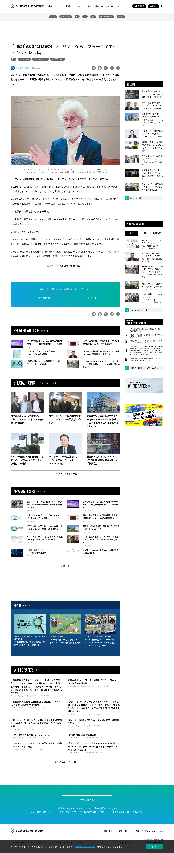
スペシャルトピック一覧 (65, 474)
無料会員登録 (139, 6)
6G (85, 17)
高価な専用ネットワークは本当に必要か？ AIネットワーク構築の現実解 (146, 342)
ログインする (89, 297)
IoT (93, 17)
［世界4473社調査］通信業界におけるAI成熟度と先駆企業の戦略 (146, 336)
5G (13, 59)
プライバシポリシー (85, 847)
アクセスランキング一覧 (138, 310)
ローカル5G (66, 17)
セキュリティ (24, 59)
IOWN (52, 17)
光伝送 (121, 17)
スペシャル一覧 (135, 198)
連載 (89, 6)
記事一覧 (65, 566)
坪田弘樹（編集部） (23, 68)
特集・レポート (55, 6)
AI (77, 17)
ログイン (153, 6)
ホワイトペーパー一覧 (65, 762)
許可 (154, 847)
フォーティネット (40, 59)
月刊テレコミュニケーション (108, 6)
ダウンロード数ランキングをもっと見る (144, 368)
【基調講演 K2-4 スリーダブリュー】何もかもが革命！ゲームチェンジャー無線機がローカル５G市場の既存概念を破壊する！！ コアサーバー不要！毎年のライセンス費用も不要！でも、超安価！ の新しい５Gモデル (146, 350)
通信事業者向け (106, 17)
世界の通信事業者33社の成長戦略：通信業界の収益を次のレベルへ (146, 330)
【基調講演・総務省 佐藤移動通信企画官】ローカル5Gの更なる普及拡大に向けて (146, 359)
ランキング (79, 6)
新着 (68, 6)
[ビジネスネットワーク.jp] (27, 6)
